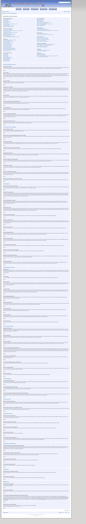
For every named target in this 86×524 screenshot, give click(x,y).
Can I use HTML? (5, 54)
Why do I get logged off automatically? (8, 25)
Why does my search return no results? (42, 38)
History (34, 9)
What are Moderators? (40, 20)
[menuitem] (8, 11)
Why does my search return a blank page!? (43, 39)
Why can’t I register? (6, 21)
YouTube (53, 9)
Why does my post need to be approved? (9, 49)
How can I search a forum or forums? (42, 37)
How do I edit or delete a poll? (7, 44)
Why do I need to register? (7, 19)
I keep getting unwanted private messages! (43, 29)
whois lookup (5, 497)
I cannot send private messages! (41, 28)
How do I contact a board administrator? (42, 56)
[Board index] (9, 3)
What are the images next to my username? (9, 34)
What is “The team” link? (40, 25)
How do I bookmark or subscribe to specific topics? (44, 45)
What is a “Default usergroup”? (41, 24)
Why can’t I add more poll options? (8, 43)
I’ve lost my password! (6, 24)
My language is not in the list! (7, 33)
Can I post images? (6, 56)
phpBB (33, 514)
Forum (26, 9)
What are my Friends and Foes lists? (42, 33)
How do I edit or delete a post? (7, 40)
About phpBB (5, 485)
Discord (43, 9)
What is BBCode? (5, 53)
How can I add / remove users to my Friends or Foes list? (45, 34)
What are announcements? (7, 58)
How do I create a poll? (6, 42)
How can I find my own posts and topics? (43, 41)
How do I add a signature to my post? (8, 41)
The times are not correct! (7, 31)
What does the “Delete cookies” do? (8, 26)
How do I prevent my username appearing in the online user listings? (13, 30)
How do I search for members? (41, 40)
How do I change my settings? (7, 29)
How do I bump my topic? (6, 50)
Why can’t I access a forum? (7, 45)
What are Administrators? (40, 19)
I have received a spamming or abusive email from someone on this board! (47, 30)
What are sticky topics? (6, 59)
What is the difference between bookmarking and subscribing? (46, 44)
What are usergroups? (40, 21)
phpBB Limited (29, 484)
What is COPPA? (5, 20)
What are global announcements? (8, 57)
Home (19, 9)
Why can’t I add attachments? (7, 46)
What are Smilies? (5, 55)
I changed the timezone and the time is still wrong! (10, 32)
